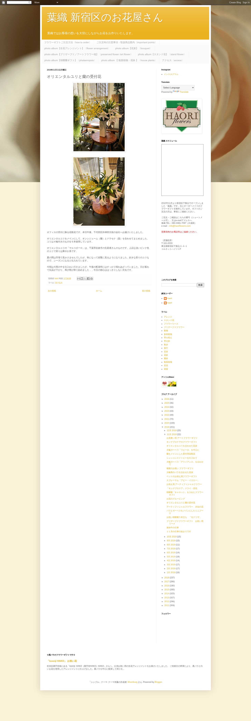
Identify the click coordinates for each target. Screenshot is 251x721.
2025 (167, 403)
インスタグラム (171, 74)
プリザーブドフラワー (174, 327)
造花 (166, 365)
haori (169, 298)
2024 (167, 407)
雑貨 (166, 369)
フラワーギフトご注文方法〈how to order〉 (67, 42)
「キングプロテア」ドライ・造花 (181, 488)
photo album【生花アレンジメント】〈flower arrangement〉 (77, 48)
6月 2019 (171, 552)
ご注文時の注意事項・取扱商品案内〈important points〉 (126, 42)
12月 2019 (172, 430)
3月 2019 (171, 564)
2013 (167, 597)
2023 (167, 411)
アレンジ (168, 317)
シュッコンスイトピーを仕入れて (181, 458)
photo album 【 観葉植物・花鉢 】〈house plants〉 (129, 60)
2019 (167, 427)
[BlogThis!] (81, 278)
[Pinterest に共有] (91, 278)
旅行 (166, 348)
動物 (166, 330)
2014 (167, 593)
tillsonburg (132, 682)
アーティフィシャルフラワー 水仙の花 (184, 507)
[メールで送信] (78, 278)
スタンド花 (169, 320)
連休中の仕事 (172, 527)
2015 (167, 589)
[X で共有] (85, 278)
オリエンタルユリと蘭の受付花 (180, 502)
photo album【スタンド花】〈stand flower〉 (162, 54)
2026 (167, 399)
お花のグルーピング (175, 499)
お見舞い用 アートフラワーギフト (182, 438)
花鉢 (166, 355)
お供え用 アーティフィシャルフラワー (184, 484)
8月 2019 (171, 544)
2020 (167, 423)
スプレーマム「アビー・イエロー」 (182, 480)
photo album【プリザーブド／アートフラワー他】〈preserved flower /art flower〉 (88, 54)
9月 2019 (171, 540)
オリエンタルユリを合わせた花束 (181, 446)
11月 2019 (172, 434)
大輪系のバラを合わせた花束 (179, 472)
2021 (167, 419)
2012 (167, 601)
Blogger (158, 682)
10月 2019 (172, 536)
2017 (167, 581)
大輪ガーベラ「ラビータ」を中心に (182, 450)
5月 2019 (171, 556)
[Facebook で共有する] (88, 278)
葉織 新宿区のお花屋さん (105, 17)
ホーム (99, 291)
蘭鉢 (166, 358)
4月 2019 (171, 560)
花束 (166, 351)
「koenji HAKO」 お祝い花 (62, 661)
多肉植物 (168, 334)
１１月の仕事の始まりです (178, 531)
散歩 (166, 344)
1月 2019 (171, 572)
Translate (184, 92)
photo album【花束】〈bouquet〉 (133, 48)
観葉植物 (168, 362)
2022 (167, 415)
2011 (167, 605)
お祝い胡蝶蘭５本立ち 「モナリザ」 (183, 517)
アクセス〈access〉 (173, 60)
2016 (167, 585)
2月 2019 (171, 568)
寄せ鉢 (167, 341)
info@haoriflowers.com (180, 226)
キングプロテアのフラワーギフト (181, 442)
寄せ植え (168, 337)
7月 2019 (171, 548)
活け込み (58, 283)
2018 (167, 577)
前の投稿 (146, 291)
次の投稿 (52, 291)
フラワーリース (171, 324)
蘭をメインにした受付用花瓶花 (180, 454)
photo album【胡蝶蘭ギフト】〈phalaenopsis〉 (70, 60)
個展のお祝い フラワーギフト (180, 468)
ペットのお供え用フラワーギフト (181, 476)
